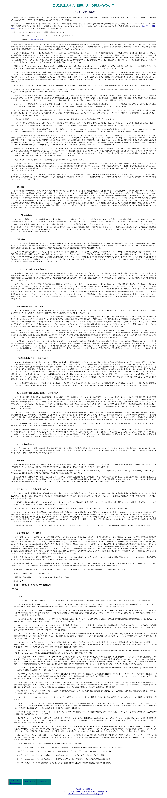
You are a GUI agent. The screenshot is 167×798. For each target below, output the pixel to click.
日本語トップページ (29, 782)
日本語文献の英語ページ (85, 789)
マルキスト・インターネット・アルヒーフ (85, 794)
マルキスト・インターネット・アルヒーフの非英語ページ (85, 792)
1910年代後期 (44, 782)
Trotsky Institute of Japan (36, 39)
